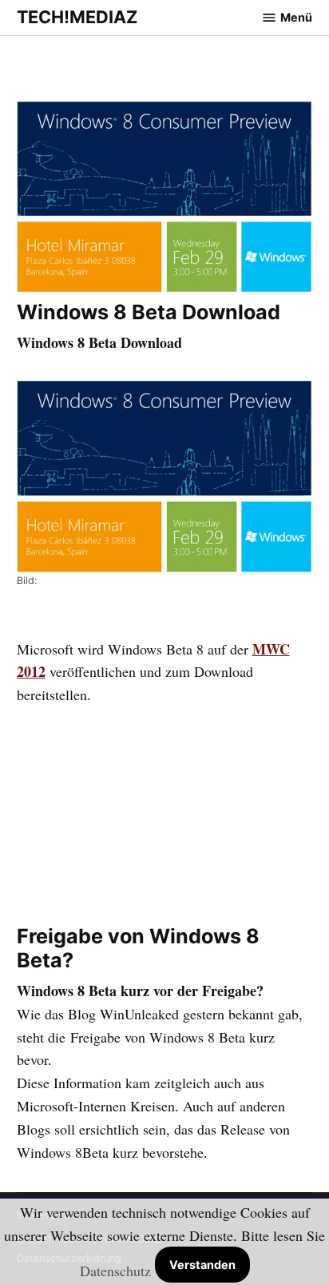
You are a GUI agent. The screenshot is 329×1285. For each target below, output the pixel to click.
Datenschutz (115, 1270)
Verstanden (202, 1264)
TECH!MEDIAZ (77, 16)
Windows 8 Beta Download (148, 312)
